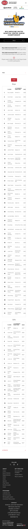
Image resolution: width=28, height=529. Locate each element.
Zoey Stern (10, 403)
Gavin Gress (10, 167)
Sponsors (5, 481)
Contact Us (10, 525)
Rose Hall (10, 341)
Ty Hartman (10, 176)
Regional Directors (6, 475)
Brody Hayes (11, 180)
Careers (4, 477)
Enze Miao (10, 225)
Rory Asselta (10, 92)
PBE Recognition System (8, 496)
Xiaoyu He (10, 345)
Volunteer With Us (18, 474)
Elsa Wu (9, 420)
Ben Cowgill (10, 123)
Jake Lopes (10, 207)
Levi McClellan (11, 216)
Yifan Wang (10, 295)
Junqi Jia (10, 359)
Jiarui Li (9, 381)
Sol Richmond (11, 264)
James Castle (11, 114)
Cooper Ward (11, 300)
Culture (4, 479)
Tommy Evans (11, 141)
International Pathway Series (9, 499)
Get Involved (19, 468)
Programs (6, 490)
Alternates (5, 450)
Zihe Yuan (10, 429)
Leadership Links (6, 492)
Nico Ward (10, 304)
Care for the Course (7, 494)
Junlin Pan (10, 251)
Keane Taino (10, 282)
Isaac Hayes (10, 185)
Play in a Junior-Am (19, 476)
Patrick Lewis (11, 203)
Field (14, 40)
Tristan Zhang (11, 308)
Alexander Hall (11, 172)
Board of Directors (6, 473)
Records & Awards (6, 485)
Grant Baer (10, 97)
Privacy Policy (10, 522)
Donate (4, 487)
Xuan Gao (10, 332)
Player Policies (6, 483)
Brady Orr (10, 242)
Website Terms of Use (8, 523)
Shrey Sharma (11, 269)
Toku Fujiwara (11, 158)
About (5, 468)
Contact (4, 471)
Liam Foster (10, 154)
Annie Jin (10, 363)
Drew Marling (11, 211)
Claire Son (10, 398)
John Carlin (10, 110)
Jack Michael (11, 229)
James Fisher (11, 150)
